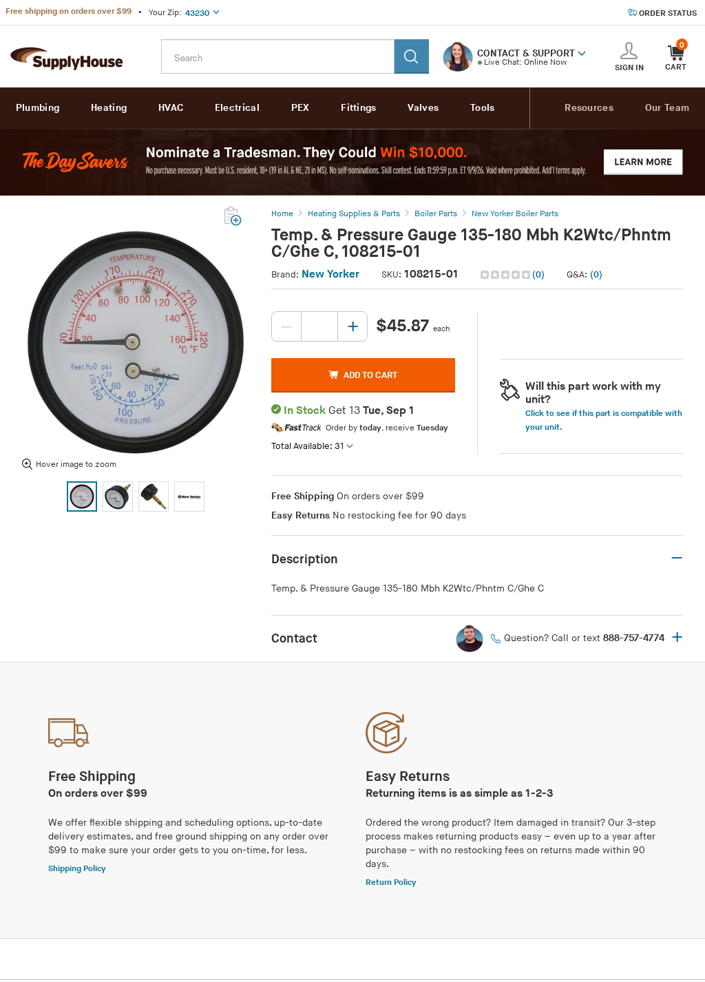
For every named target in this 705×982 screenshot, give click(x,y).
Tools (482, 108)
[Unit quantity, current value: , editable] (319, 326)
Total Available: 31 (307, 446)
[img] (506, 275)
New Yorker (330, 274)
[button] (582, 52)
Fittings (358, 108)
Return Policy (391, 882)
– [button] (677, 558)
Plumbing (37, 108)
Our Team (667, 108)
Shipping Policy (77, 869)
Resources (589, 108)
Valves (423, 108)
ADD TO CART (370, 375)
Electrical (237, 108)
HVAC (170, 108)
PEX (300, 108)
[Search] (411, 56)
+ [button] (677, 638)
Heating (109, 108)
